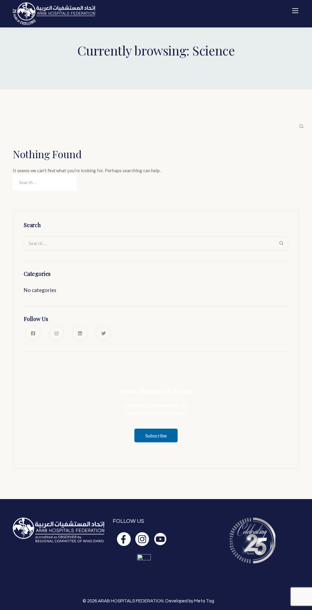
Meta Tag (204, 601)
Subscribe (156, 435)
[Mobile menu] (295, 10)
